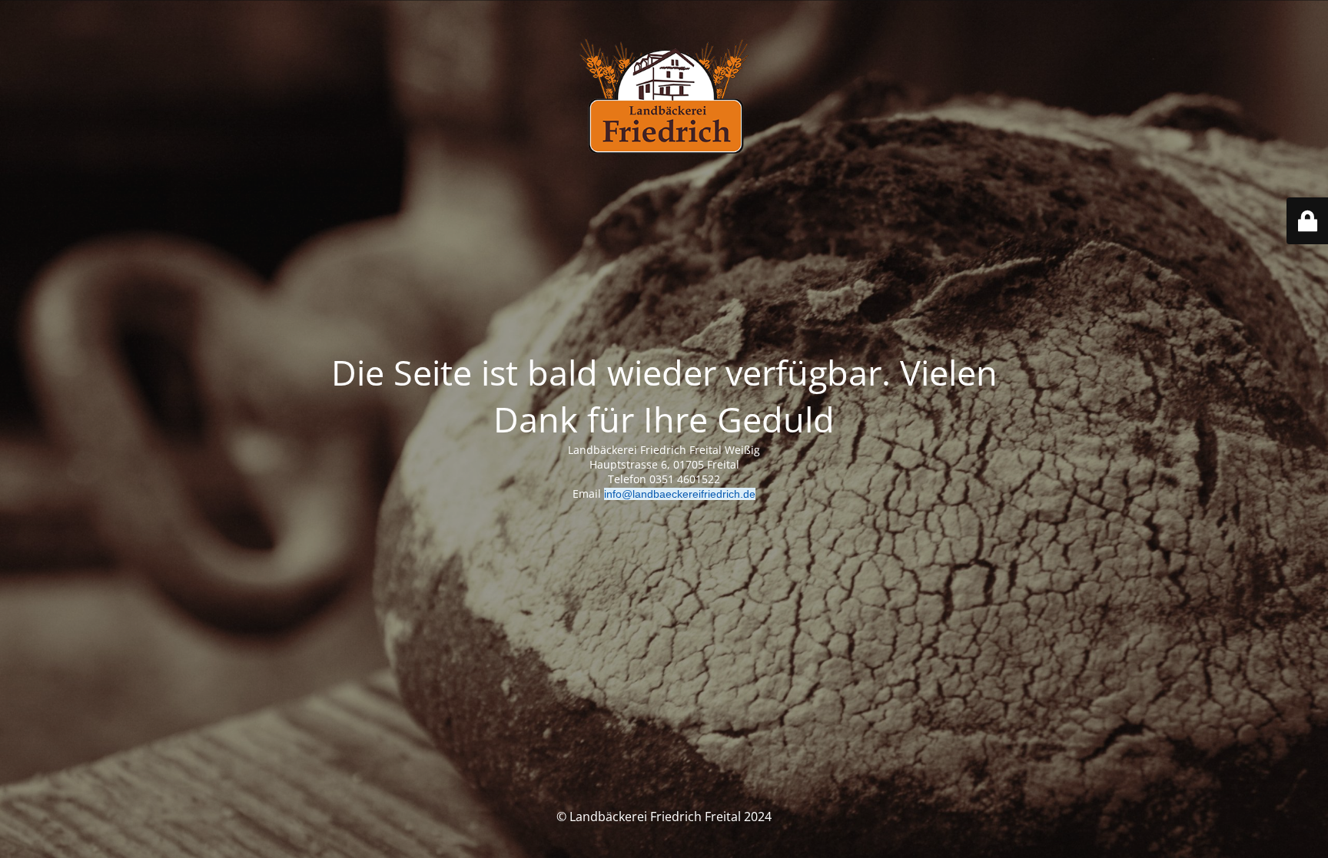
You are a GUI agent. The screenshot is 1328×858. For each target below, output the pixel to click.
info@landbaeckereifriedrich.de (679, 494)
